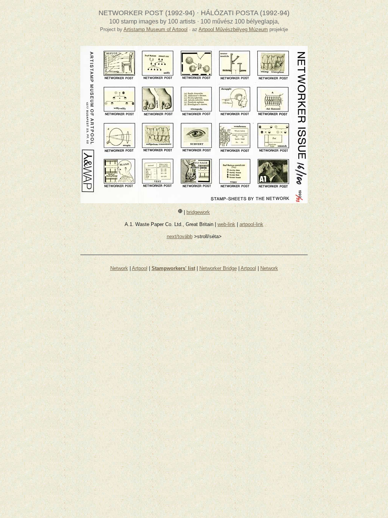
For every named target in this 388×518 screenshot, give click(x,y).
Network (119, 268)
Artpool (139, 268)
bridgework (198, 212)
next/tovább (179, 236)
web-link (226, 224)
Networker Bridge (218, 268)
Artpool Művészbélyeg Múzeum (233, 29)
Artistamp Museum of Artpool (156, 29)
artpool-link (251, 224)
